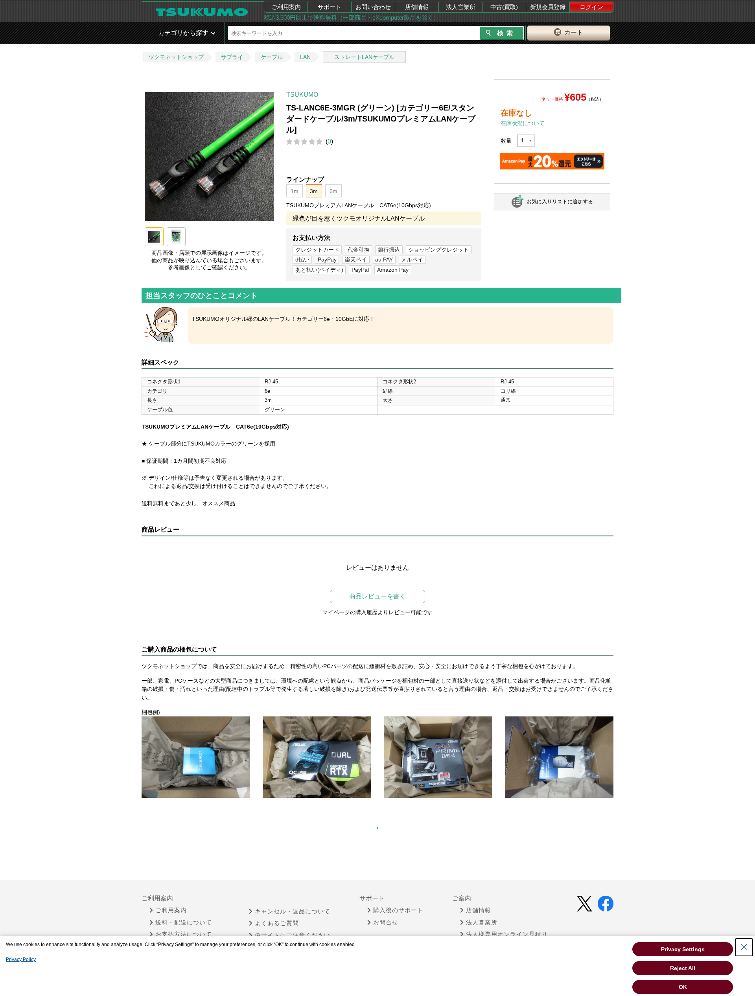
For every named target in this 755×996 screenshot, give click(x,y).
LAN (305, 57)
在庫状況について (523, 123)
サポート (329, 7)
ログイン (591, 7)
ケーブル (272, 57)
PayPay (327, 259)
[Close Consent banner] (744, 947)
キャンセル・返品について (292, 911)
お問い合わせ (373, 7)
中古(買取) (504, 7)
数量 (506, 141)
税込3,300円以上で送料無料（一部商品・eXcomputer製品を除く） (351, 17)
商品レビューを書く (377, 596)
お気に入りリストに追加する (560, 201)
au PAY (384, 259)
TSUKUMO (302, 94)
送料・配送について (183, 922)
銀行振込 (389, 250)
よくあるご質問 (277, 923)
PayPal (360, 270)
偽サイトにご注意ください (292, 935)
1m (294, 191)
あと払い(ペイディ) (319, 270)
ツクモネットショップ (176, 57)
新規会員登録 (547, 7)
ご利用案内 (286, 7)
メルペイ (412, 259)
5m (333, 191)
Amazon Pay (393, 270)
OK (683, 987)
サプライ (232, 57)
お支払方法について (183, 934)
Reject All (682, 968)
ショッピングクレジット (438, 250)
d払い (302, 259)
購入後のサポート (398, 910)
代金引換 (359, 250)
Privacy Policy (21, 959)
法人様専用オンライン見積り (507, 934)
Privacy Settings (683, 949)
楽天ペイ (356, 259)
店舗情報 (417, 7)
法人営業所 (460, 7)
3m (314, 191)
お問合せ (385, 922)
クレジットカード (317, 250)
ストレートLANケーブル (364, 57)
